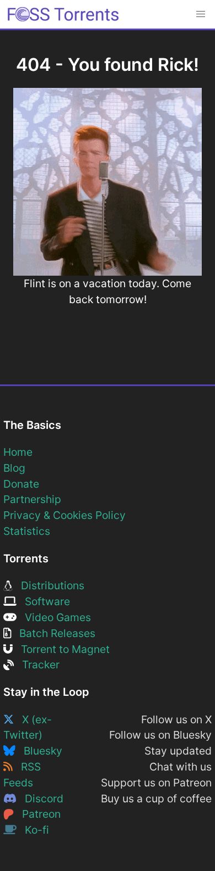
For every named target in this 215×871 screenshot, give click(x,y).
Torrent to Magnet (61, 649)
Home (18, 452)
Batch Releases (53, 633)
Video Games (54, 617)
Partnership (32, 499)
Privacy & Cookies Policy (64, 515)
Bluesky (38, 750)
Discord (40, 798)
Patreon (37, 813)
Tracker (37, 664)
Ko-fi (33, 829)
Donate (21, 483)
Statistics (26, 531)
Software (43, 601)
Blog (14, 467)
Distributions (48, 585)
